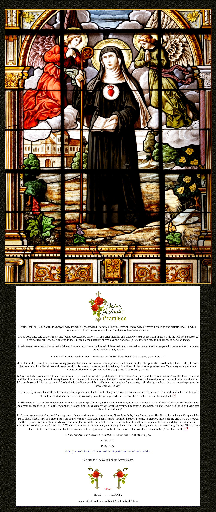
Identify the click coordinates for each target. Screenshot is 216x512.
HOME (97, 494)
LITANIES (116, 494)
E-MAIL (108, 489)
